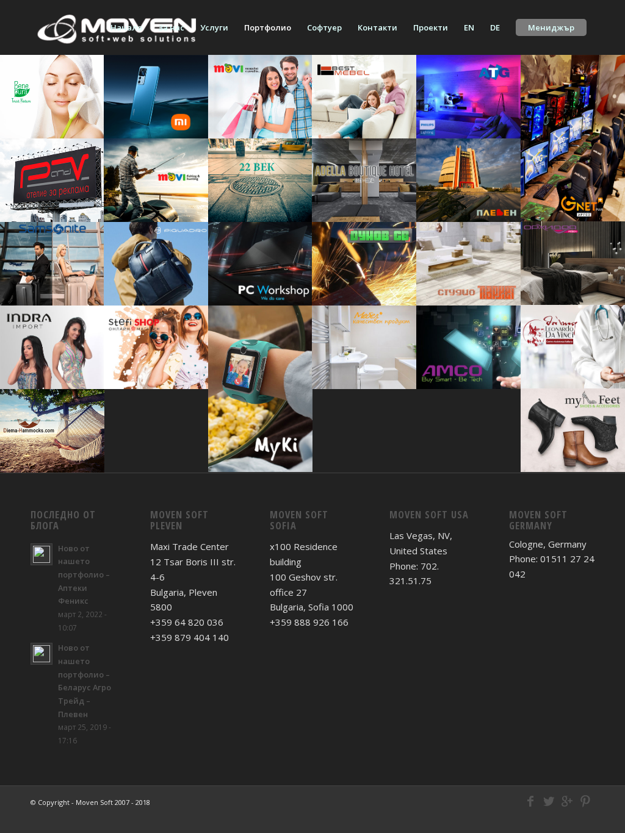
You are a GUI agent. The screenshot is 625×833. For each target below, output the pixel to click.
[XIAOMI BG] (156, 96)
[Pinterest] (585, 801)
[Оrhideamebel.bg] (573, 263)
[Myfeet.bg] (573, 430)
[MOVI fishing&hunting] (156, 180)
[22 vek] (260, 180)
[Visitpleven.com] (468, 180)
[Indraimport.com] (52, 347)
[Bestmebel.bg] (364, 96)
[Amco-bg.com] (468, 347)
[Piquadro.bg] (156, 264)
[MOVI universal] (260, 96)
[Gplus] (567, 801)
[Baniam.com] (364, 347)
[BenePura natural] (52, 96)
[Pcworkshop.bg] (260, 264)
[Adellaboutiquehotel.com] (364, 180)
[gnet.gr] (573, 138)
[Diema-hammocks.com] (52, 431)
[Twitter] (549, 801)
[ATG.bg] (468, 96)
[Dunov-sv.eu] (364, 264)
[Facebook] (530, 801)
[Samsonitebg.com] (52, 264)
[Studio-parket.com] (468, 264)
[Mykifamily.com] (260, 389)
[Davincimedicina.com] (573, 346)
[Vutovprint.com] (52, 180)
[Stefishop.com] (156, 347)
